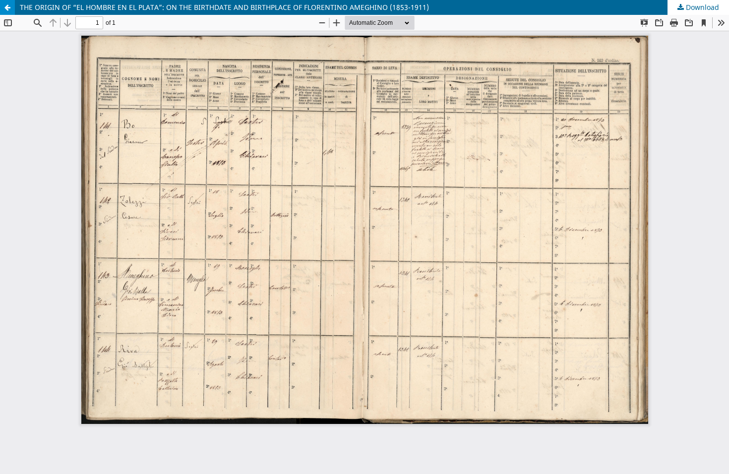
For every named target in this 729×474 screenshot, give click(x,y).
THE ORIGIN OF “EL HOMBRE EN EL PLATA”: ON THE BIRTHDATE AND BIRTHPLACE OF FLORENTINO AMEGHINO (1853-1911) (224, 7)
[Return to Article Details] (7, 7)
